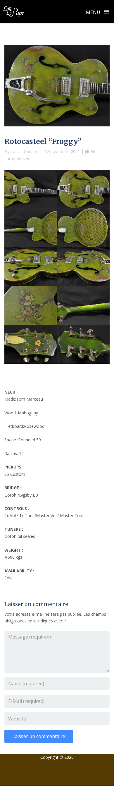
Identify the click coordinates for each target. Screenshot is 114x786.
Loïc (15, 151)
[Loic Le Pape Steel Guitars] (13, 11)
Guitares (31, 151)
